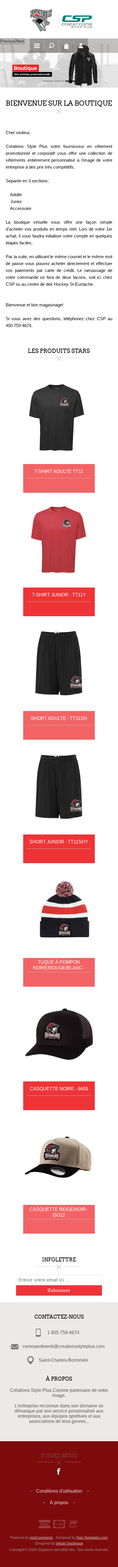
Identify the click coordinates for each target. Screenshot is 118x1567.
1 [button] (48, 81)
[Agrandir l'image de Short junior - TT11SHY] (59, 787)
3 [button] (70, 81)
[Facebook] (59, 1472)
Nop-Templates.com (92, 1538)
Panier (66, 45)
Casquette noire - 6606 (59, 1088)
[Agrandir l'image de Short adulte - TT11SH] (59, 663)
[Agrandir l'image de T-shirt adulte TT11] (59, 416)
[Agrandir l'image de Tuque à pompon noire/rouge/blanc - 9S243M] (59, 910)
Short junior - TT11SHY (59, 841)
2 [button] (59, 81)
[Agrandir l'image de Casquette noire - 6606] (59, 1034)
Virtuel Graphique (69, 1543)
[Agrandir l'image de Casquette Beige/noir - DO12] (59, 1157)
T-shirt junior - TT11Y (59, 594)
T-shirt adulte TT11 (58, 471)
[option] (59, 66)
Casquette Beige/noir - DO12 (59, 1212)
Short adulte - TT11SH (59, 718)
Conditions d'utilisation (59, 1491)
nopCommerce (41, 1538)
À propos (59, 1502)
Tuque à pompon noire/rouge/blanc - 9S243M (59, 965)
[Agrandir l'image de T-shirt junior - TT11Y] (59, 540)
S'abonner (59, 1290)
